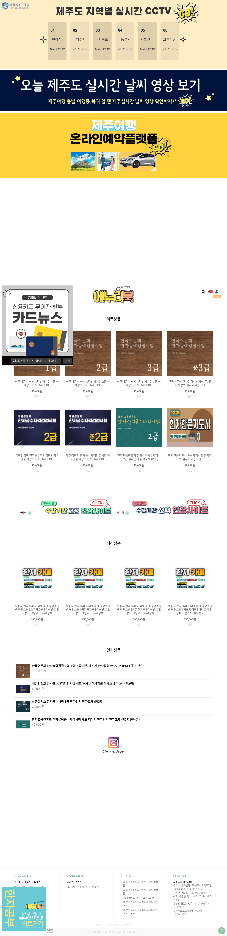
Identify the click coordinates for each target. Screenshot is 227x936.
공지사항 (125, 875)
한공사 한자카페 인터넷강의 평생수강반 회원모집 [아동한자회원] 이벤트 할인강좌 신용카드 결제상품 (139, 609)
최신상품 (113, 544)
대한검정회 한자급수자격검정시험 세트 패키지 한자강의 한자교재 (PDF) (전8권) (83, 683)
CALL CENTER (23, 875)
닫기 (50, 930)
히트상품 (113, 319)
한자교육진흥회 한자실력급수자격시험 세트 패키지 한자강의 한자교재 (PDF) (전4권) (86, 719)
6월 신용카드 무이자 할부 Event (138, 898)
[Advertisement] (113, 205)
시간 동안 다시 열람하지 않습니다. (36, 360)
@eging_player (113, 751)
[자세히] (63, 522)
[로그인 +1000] (217, 292)
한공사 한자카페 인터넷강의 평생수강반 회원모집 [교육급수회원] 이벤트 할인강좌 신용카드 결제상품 (37, 609)
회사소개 (100, 925)
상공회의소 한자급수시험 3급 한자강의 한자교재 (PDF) (67, 701)
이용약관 (126, 925)
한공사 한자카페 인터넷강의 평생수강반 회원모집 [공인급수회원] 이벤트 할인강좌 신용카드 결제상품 (88, 609)
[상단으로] (221, 930)
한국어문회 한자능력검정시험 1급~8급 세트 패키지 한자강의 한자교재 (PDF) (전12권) (87, 666)
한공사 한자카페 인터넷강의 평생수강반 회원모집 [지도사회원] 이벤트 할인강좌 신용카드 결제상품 (190, 609)
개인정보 (113, 925)
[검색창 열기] (203, 292)
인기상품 (113, 650)
